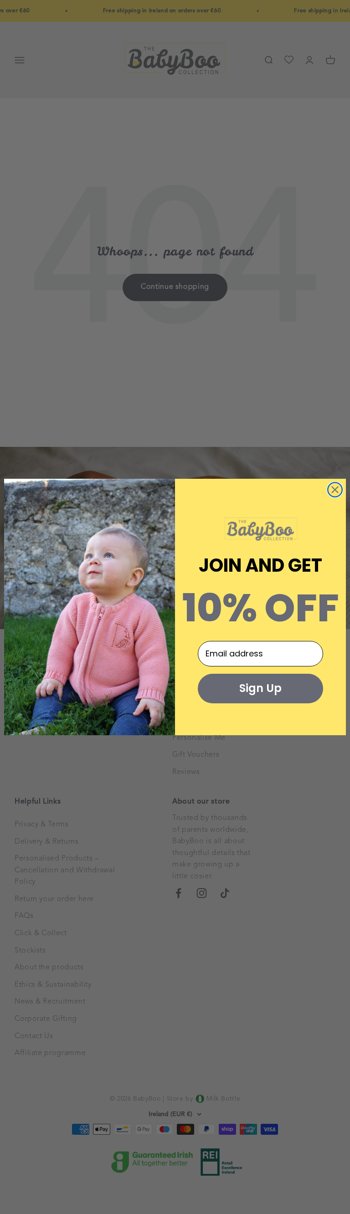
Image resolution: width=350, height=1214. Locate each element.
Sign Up (260, 688)
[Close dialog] (335, 489)
